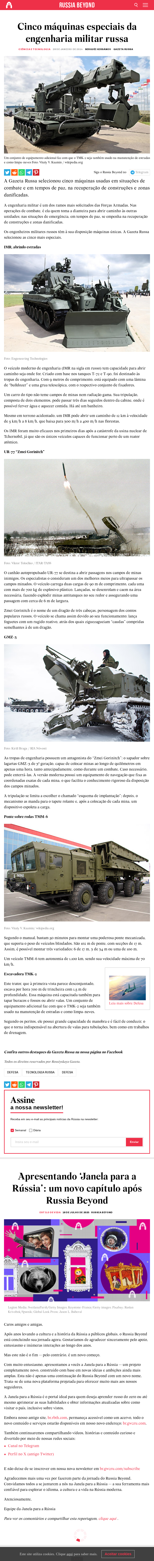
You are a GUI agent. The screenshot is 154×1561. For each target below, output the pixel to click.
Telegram (141, 172)
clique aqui (107, 1519)
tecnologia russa (40, 1072)
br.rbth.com (57, 1418)
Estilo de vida (50, 1212)
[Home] (9, 5)
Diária (37, 1130)
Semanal (20, 1130)
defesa (12, 1072)
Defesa (67, 1072)
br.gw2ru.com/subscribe (120, 1469)
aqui (70, 1554)
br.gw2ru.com (134, 1424)
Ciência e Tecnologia (34, 49)
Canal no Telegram (23, 1446)
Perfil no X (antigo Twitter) (31, 1454)
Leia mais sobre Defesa (126, 1003)
